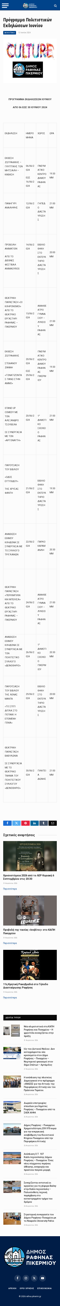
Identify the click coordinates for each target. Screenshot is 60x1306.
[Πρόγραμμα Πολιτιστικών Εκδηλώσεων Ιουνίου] (30, 82)
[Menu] (5, 5)
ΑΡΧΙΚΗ (12, 1288)
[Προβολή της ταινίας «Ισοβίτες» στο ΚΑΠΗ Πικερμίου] (30, 911)
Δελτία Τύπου (9, 33)
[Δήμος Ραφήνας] (30, 5)
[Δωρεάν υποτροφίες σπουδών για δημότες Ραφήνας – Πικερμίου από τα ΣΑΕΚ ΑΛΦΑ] (12, 1107)
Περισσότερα (10, 889)
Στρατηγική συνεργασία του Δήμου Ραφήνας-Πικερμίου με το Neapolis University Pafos (40, 1217)
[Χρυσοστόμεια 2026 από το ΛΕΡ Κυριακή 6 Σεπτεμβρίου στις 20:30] (30, 856)
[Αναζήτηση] (55, 5)
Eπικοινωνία (44, 1288)
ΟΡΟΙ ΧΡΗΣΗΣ (27, 1288)
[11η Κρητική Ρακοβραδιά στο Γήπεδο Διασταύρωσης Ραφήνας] (30, 965)
